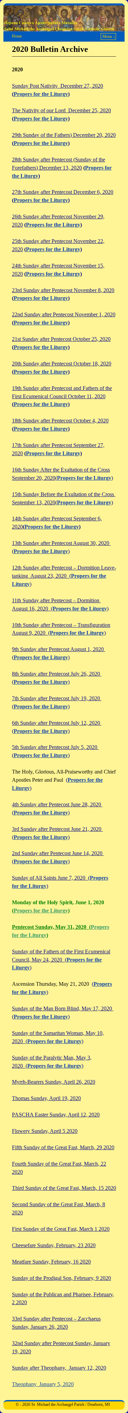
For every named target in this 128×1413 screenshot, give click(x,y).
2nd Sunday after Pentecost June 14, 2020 (58, 853)
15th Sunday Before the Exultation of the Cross (63, 494)
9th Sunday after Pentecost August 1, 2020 (58, 649)
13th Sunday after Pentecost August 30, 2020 (61, 543)
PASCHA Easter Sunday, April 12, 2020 (56, 1115)
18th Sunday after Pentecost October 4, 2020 (60, 420)
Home (17, 36)
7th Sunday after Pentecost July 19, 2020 (56, 698)
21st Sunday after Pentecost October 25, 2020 (61, 339)
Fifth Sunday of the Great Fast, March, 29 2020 (63, 1147)
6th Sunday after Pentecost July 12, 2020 (56, 723)
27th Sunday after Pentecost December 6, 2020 (62, 192)
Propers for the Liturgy (41, 94)
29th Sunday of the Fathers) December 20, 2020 (64, 135)
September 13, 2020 (33, 502)
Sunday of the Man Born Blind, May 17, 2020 (62, 1008)
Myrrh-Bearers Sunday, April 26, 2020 (53, 1082)
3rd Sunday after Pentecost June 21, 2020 (57, 829)
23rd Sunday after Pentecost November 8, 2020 (63, 290)
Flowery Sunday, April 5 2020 (44, 1131)
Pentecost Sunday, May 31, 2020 (50, 927)
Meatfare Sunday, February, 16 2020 (51, 1262)
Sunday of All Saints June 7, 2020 (50, 878)
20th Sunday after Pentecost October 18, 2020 (61, 363)
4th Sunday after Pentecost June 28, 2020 (57, 804)
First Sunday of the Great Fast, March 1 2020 (61, 1229)
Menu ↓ (108, 36)
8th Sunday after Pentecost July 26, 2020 (56, 674)
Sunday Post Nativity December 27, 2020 (57, 86)
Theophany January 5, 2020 (43, 1384)
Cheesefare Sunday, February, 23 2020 (54, 1245)
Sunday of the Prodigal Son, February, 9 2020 (61, 1278)
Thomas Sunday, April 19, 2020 (46, 1098)
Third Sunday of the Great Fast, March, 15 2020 (64, 1188)
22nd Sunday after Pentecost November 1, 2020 (63, 314)
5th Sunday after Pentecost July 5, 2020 (55, 747)
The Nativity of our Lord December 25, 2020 (61, 110)
